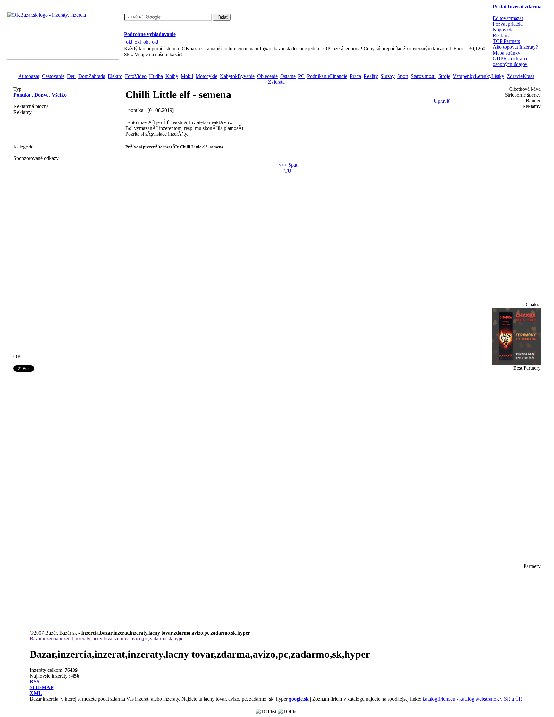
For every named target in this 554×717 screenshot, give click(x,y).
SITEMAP (42, 687)
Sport (402, 76)
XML (36, 693)
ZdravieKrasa (520, 76)
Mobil (187, 76)
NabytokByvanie (237, 76)
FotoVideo (136, 76)
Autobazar (28, 76)
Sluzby (388, 76)
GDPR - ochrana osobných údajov (510, 61)
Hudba (156, 76)
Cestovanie (53, 76)
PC (301, 76)
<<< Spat (287, 165)
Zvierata (276, 82)
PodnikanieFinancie (327, 76)
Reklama (502, 35)
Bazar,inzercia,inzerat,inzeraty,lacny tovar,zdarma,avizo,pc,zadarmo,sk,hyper (107, 638)
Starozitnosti (423, 76)
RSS (34, 681)
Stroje (444, 76)
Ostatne (288, 76)
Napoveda (503, 29)
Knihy (171, 76)
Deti (71, 76)
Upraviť (442, 101)
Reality (371, 76)
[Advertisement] (45, 129)
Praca (355, 76)
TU (287, 170)
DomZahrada (91, 76)
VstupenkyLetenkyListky (478, 76)
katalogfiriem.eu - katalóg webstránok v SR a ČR (473, 699)
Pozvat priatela (508, 24)
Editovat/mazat (508, 18)
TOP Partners (506, 41)
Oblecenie (267, 76)
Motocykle (206, 76)
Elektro (115, 76)
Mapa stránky (506, 52)
